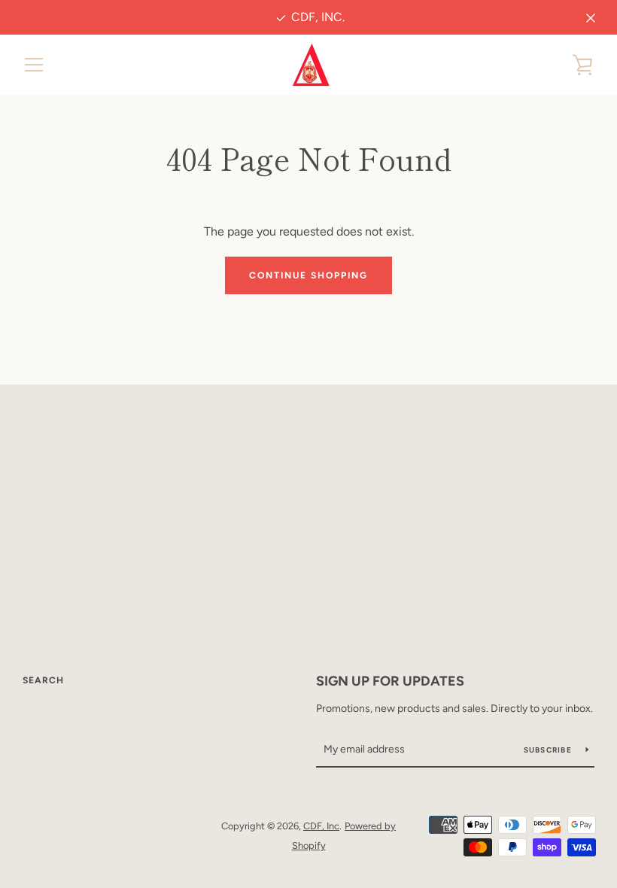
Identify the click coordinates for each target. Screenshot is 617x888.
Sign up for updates (390, 681)
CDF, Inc (321, 826)
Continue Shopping (308, 275)
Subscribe (549, 750)
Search (43, 680)
